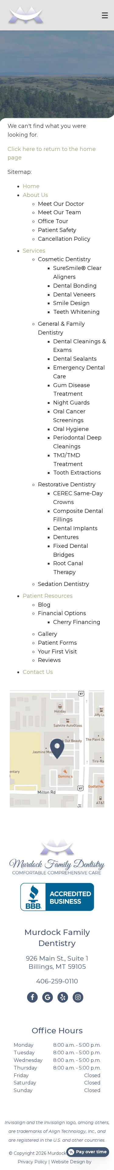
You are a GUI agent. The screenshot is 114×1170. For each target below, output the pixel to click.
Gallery (47, 634)
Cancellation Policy (64, 239)
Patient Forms (57, 642)
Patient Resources (48, 596)
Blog (44, 604)
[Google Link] (47, 997)
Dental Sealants (75, 359)
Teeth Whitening (76, 312)
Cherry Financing (76, 622)
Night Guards (71, 402)
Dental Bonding (75, 285)
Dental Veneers (74, 294)
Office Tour (53, 221)
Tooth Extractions (77, 472)
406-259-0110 (57, 981)
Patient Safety (57, 230)
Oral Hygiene (71, 429)
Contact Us (38, 672)
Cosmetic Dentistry (64, 259)
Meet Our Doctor (61, 204)
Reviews (49, 660)
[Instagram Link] (78, 997)
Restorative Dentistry (66, 484)
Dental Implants (75, 528)
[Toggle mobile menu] (105, 15)
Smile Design (71, 303)
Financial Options (62, 613)
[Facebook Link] (32, 997)
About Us (35, 195)
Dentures (66, 537)
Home (31, 186)
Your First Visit (57, 651)
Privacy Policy (32, 1162)
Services (34, 250)
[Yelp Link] (62, 997)
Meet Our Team (59, 212)
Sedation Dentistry (63, 584)
